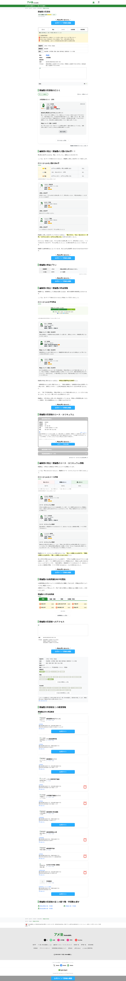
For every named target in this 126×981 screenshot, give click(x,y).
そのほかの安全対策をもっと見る (63, 693)
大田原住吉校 (42, 870)
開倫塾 (47, 55)
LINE (54, 940)
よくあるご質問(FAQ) (87, 948)
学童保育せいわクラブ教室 (45, 886)
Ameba (57, 965)
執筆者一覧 (76, 944)
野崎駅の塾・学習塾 (70, 906)
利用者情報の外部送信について (59, 948)
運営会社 (70, 948)
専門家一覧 (83, 944)
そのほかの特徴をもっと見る (63, 682)
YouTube (80, 940)
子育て (71, 940)
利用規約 (36, 948)
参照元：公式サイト (83, 432)
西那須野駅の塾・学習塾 (46, 906)
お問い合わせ (77, 948)
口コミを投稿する (43, 94)
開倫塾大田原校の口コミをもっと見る (78, 145)
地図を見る (42, 728)
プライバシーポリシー (45, 948)
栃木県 (30, 8)
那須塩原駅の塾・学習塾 (46, 908)
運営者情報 (90, 944)
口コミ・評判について (83, 94)
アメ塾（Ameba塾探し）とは (44, 944)
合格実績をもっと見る (62, 615)
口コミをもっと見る (61, 140)
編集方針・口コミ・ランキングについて (62, 944)
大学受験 (62, 940)
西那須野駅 (39, 8)
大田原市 (34, 8)
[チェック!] (85, 787)
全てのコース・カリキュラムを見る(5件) (77, 457)
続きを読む (63, 131)
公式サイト (63, 731)
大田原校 (41, 724)
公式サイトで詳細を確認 (63, 23)
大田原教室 (41, 817)
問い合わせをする (43, 700)
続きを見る (63, 611)
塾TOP (26, 8)
